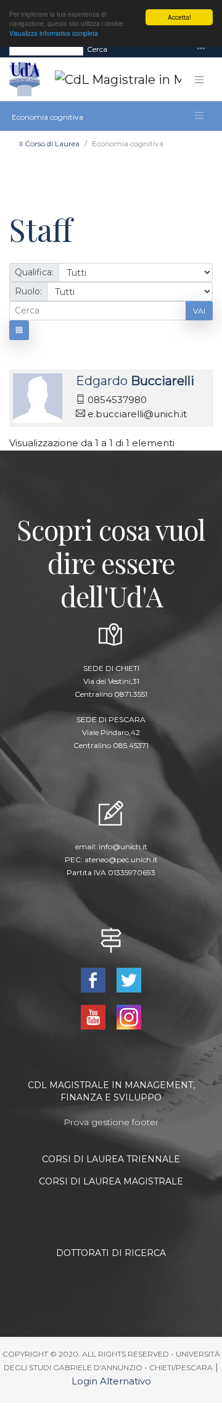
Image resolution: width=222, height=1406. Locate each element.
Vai (199, 310)
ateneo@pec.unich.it (121, 859)
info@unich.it (123, 846)
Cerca (97, 49)
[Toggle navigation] (201, 49)
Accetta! (179, 17)
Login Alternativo (111, 1381)
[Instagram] (129, 1016)
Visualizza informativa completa (53, 33)
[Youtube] (94, 1016)
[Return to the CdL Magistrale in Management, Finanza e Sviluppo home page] (108, 79)
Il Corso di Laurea (49, 143)
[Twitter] (129, 979)
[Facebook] (94, 979)
